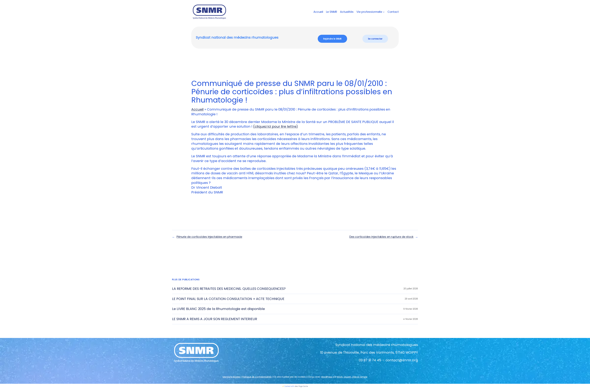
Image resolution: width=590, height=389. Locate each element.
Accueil (318, 12)
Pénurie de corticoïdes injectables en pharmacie (209, 237)
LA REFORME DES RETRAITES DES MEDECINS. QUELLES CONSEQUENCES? (229, 289)
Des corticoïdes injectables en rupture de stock (381, 237)
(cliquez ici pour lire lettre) (275, 126)
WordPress (326, 376)
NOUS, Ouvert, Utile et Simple (352, 376)
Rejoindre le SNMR (332, 38)
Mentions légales (231, 376)
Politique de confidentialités (257, 376)
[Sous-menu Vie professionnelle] (384, 12)
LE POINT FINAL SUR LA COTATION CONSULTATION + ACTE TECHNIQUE (228, 299)
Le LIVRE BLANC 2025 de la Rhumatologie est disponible (218, 309)
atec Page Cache (301, 386)
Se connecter (375, 38)
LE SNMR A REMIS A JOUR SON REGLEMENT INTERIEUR (214, 319)
